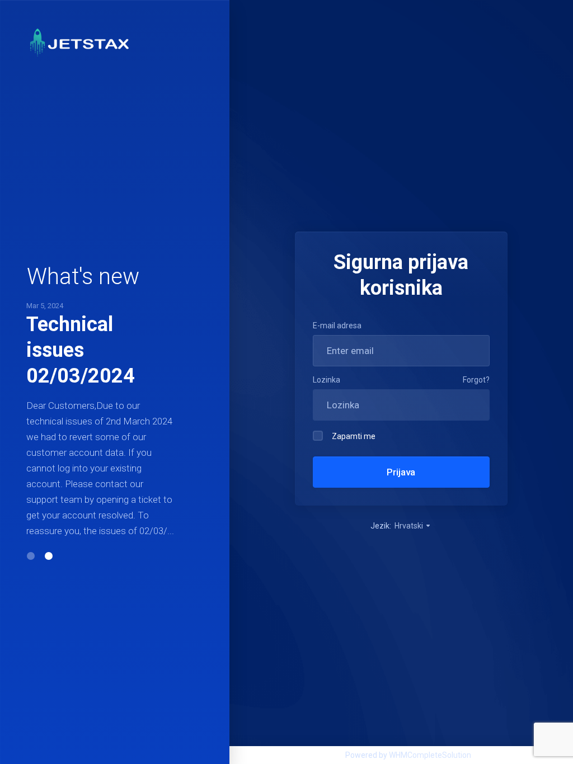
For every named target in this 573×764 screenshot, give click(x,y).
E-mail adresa (337, 325)
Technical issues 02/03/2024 (80, 350)
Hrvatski (409, 525)
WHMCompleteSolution (430, 755)
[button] (31, 556)
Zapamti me (353, 436)
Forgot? (476, 379)
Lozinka (326, 379)
